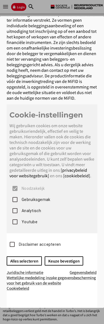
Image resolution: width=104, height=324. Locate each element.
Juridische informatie (25, 272)
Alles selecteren (24, 261)
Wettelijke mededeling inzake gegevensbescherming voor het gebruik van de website (51, 280)
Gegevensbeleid (83, 272)
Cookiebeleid (18, 288)
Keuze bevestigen (64, 261)
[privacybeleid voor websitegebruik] (48, 172)
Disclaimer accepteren (40, 244)
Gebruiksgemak (36, 199)
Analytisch (31, 210)
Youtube (29, 222)
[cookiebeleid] (76, 175)
